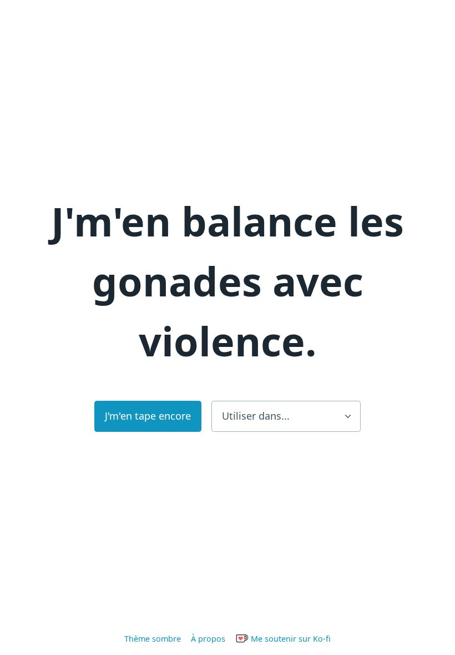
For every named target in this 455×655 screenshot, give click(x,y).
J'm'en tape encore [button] (148, 415)
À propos (208, 638)
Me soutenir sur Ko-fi (290, 638)
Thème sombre (152, 638)
